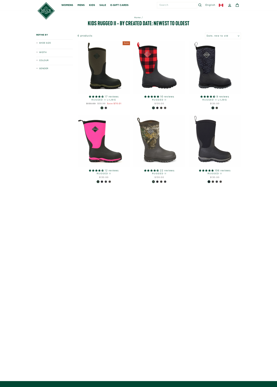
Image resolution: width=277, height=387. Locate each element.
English (210, 5)
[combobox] (177, 5)
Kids (92, 5)
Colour (44, 60)
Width (43, 52)
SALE (102, 5)
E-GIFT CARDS (119, 5)
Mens (81, 5)
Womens (67, 5)
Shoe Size (45, 43)
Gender (43, 69)
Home (137, 18)
